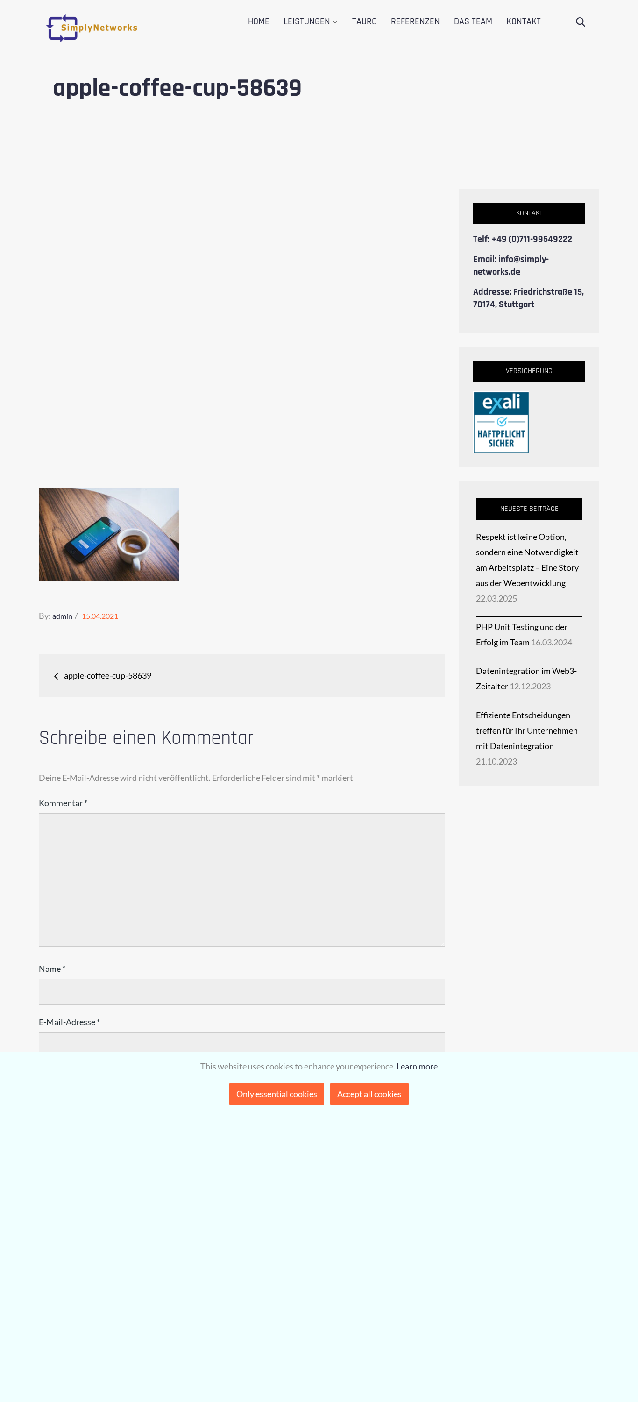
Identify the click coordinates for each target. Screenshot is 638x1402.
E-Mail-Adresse (69, 1022)
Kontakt (523, 21)
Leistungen (307, 21)
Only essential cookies (276, 1094)
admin (62, 615)
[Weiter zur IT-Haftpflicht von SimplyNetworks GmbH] (501, 421)
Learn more (417, 1066)
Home (258, 21)
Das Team (473, 21)
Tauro (364, 21)
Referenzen (415, 21)
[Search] (580, 22)
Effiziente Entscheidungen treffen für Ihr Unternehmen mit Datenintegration (527, 730)
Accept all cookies (369, 1094)
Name (52, 968)
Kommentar (63, 803)
